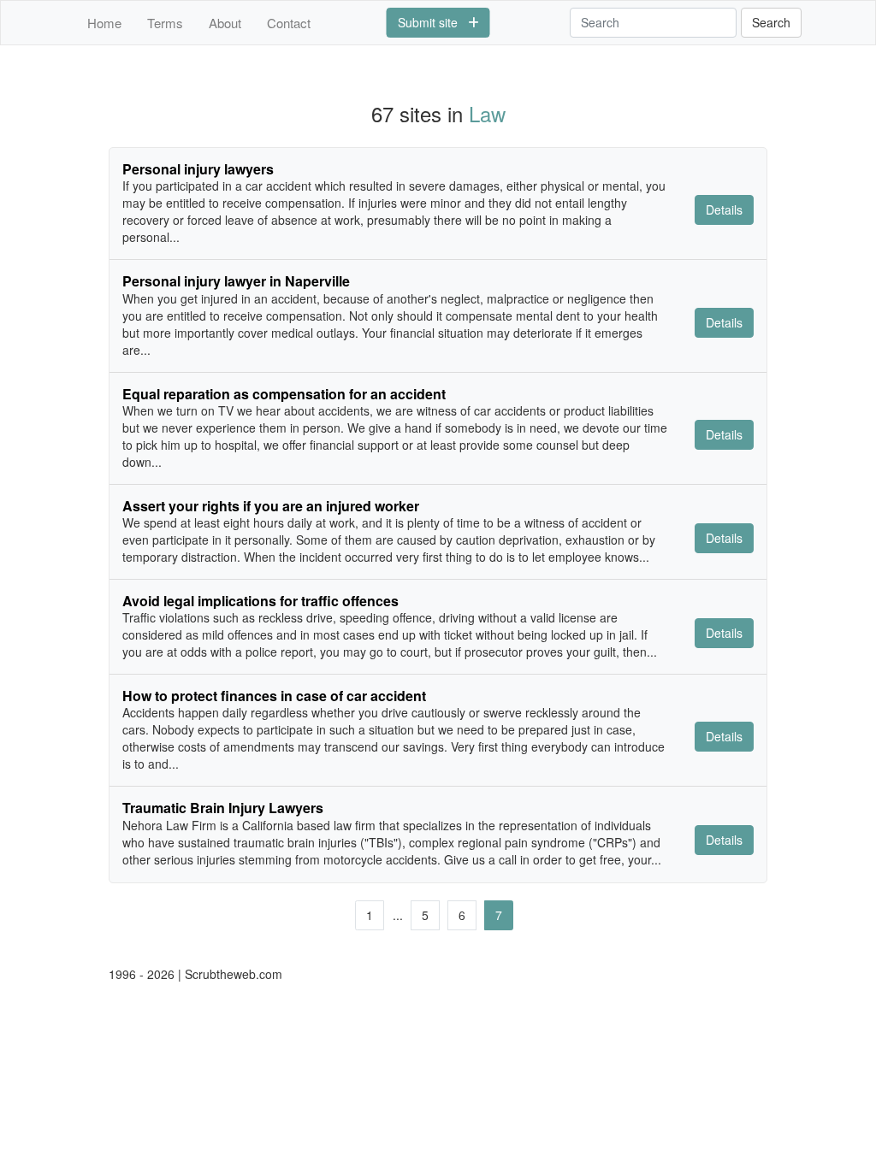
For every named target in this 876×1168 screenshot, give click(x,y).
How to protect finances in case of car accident (274, 695)
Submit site (433, 22)
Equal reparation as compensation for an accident (284, 394)
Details (724, 209)
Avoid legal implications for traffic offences (260, 601)
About (225, 23)
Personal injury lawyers (198, 169)
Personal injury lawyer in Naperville (236, 281)
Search (771, 22)
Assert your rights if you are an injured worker (270, 506)
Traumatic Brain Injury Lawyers (222, 807)
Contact (289, 23)
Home (104, 23)
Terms (165, 23)
